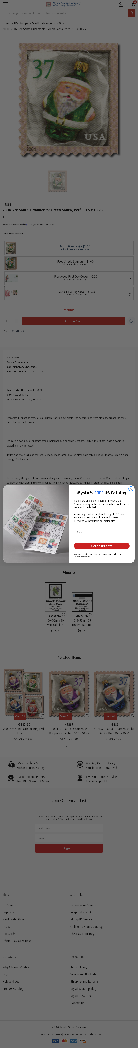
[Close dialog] (131, 489)
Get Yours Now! (102, 546)
